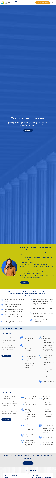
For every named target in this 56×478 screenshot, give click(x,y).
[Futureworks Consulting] (6, 2)
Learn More (28, 463)
